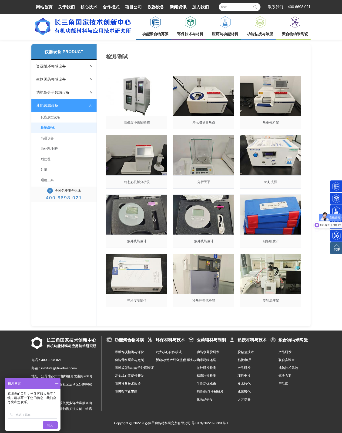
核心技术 (88, 7)
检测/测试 (48, 128)
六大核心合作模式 (169, 352)
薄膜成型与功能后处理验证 (131, 368)
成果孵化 (244, 391)
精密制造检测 (206, 376)
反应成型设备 (50, 117)
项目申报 (244, 376)
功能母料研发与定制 (129, 360)
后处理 (45, 159)
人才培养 (244, 399)
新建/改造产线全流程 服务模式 (172, 360)
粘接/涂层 (244, 360)
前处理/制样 (49, 148)
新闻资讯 (178, 7)
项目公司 (133, 7)
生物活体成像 (206, 383)
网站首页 (44, 7)
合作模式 (111, 7)
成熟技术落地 (288, 368)
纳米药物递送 (206, 360)
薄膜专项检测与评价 (129, 352)
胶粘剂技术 (246, 352)
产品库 (283, 383)
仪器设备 (156, 7)
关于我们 (66, 7)
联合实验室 (286, 360)
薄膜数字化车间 (126, 391)
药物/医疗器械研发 (210, 391)
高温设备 (47, 138)
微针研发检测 (206, 368)
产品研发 (244, 368)
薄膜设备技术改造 (128, 383)
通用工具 (47, 180)
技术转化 (244, 383)
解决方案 (285, 376)
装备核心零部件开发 (129, 376)
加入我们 (200, 7)
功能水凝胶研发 (208, 352)
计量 (44, 169)
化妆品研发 (205, 399)
